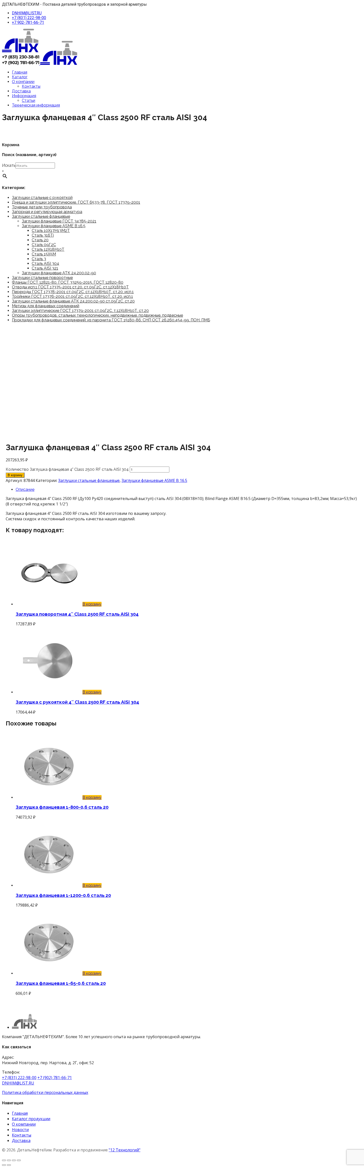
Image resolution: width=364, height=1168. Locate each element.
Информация (24, 95)
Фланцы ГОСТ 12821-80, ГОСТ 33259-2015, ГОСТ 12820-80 (67, 282)
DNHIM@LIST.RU (27, 13)
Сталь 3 (39, 258)
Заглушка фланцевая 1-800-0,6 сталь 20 (62, 807)
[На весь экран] (9, 1160)
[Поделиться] (14, 1160)
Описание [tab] (25, 489)
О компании (23, 81)
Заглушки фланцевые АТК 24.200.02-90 (59, 273)
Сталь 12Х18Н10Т (48, 249)
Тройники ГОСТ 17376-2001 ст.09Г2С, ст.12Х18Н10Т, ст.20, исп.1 (72, 296)
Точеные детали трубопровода (42, 207)
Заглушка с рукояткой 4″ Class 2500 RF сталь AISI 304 (77, 702)
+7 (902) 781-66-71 (54, 1077)
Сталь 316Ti (43, 235)
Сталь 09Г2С (44, 244)
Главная (19, 72)
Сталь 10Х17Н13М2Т (51, 230)
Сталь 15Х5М (44, 254)
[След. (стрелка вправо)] (9, 1165)
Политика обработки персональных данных (45, 1092)
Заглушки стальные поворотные (42, 277)
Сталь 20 (40, 240)
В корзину (15, 475)
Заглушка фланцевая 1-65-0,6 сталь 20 (61, 983)
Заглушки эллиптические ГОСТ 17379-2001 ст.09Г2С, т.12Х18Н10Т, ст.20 (80, 310)
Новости (20, 1129)
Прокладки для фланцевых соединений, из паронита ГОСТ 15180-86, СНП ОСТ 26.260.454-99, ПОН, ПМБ (111, 320)
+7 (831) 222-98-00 (29, 17)
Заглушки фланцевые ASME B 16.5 (53, 225)
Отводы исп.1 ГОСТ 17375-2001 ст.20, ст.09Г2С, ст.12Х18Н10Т (70, 287)
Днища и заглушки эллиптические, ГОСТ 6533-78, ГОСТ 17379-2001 (76, 202)
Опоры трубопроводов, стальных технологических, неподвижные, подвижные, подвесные (97, 315)
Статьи (28, 100)
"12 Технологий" (124, 1150)
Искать (8, 165)
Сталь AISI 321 (45, 268)
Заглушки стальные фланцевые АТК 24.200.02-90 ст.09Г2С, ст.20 (73, 301)
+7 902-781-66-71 (28, 22)
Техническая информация (36, 105)
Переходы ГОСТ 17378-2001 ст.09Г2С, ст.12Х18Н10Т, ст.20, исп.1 (73, 291)
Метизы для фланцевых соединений (45, 306)
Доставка (21, 91)
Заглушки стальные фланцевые (41, 216)
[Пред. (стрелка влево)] (4, 1165)
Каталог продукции (31, 1118)
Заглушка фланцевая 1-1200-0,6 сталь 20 (63, 895)
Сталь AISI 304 (45, 263)
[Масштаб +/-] (4, 1160)
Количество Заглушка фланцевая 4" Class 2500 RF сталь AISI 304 (67, 469)
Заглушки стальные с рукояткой (42, 197)
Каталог (19, 77)
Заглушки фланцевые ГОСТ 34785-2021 (59, 221)
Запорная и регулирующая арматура (47, 211)
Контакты (31, 86)
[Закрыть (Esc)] (19, 1160)
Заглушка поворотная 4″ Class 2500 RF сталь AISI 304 (77, 614)
